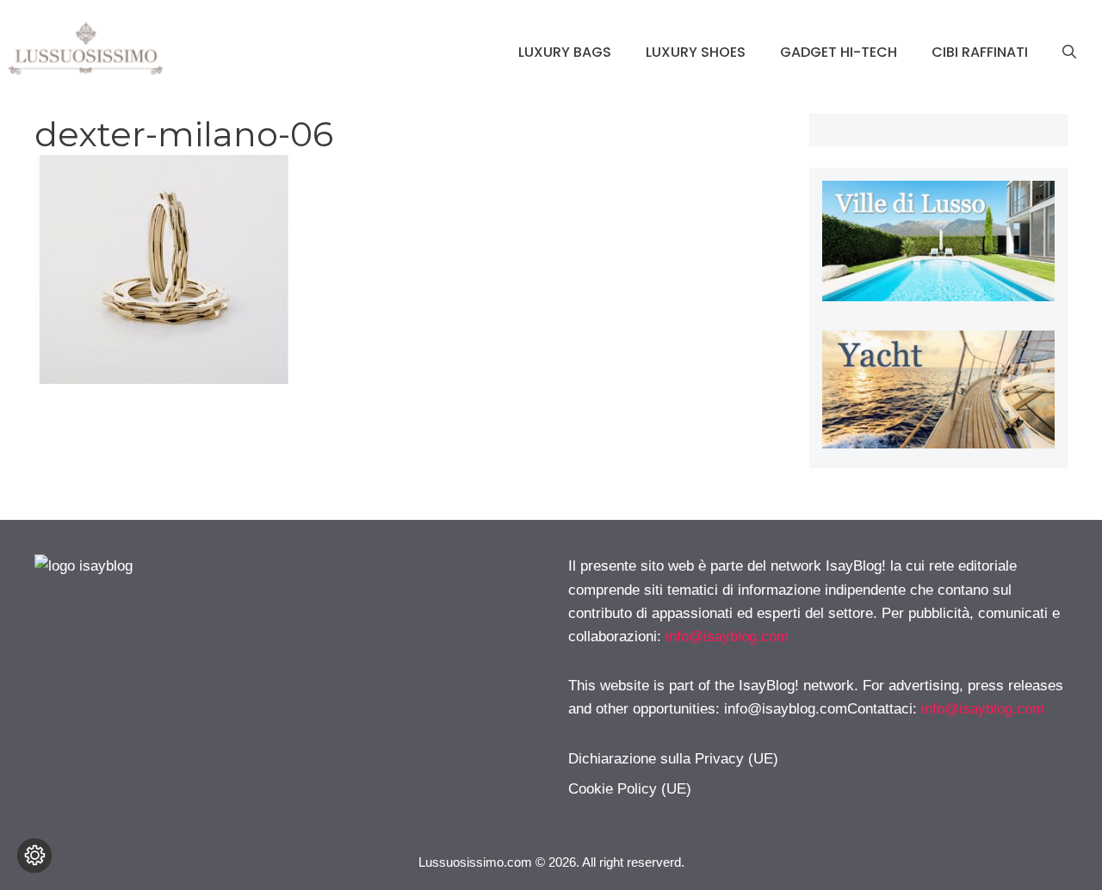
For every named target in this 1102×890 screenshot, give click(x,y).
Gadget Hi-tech (838, 52)
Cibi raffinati (980, 52)
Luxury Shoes (696, 52)
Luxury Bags (564, 52)
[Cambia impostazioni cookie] (34, 855)
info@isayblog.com (727, 636)
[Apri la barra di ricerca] (1069, 52)
